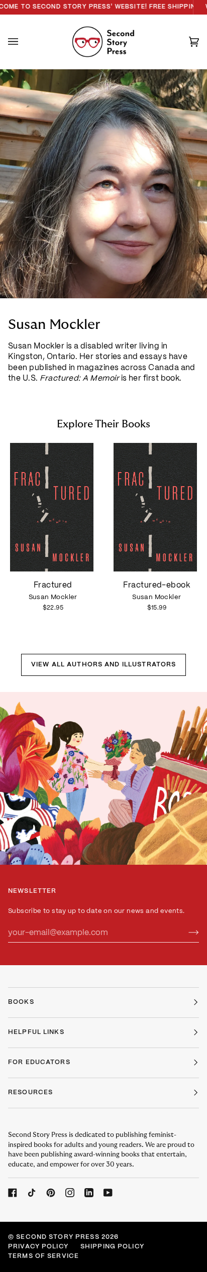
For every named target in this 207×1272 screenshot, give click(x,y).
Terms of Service (43, 1256)
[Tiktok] (31, 1192)
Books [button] (21, 1002)
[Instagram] (69, 1192)
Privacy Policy (38, 1247)
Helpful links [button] (36, 1032)
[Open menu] (23, 42)
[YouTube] (108, 1192)
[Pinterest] (50, 1192)
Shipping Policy (112, 1247)
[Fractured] (52, 507)
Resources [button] (30, 1093)
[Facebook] (12, 1192)
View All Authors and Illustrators (103, 665)
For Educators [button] (39, 1063)
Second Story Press (57, 1237)
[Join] (185, 933)
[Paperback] (52, 507)
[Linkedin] (88, 1192)
